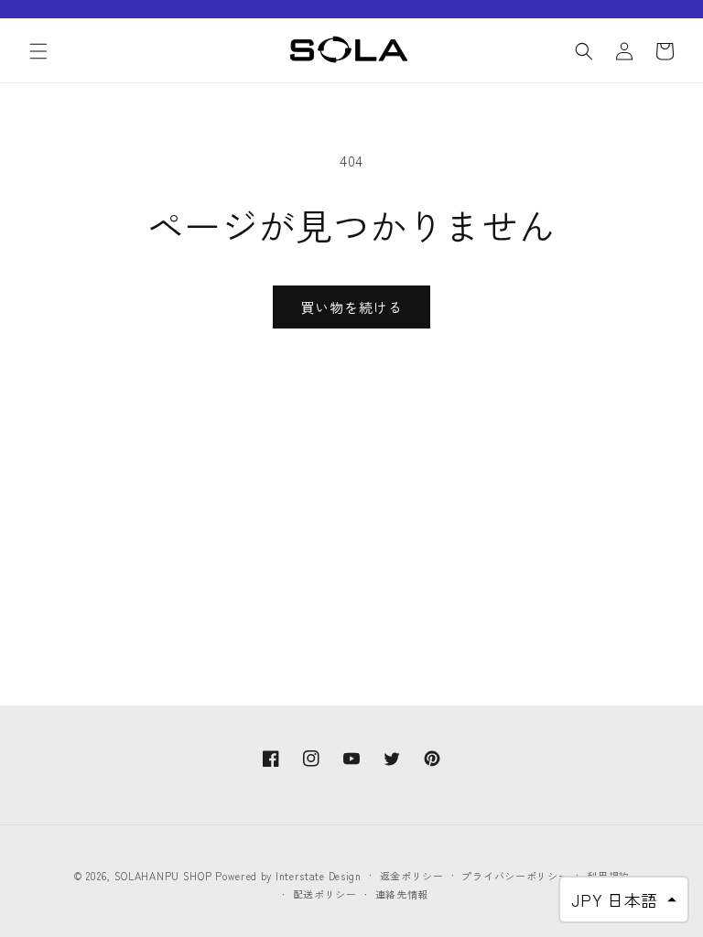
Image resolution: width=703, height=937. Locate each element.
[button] (38, 51)
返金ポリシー (412, 875)
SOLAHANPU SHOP (163, 875)
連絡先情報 (402, 894)
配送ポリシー (325, 894)
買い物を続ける (351, 307)
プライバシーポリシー (514, 875)
